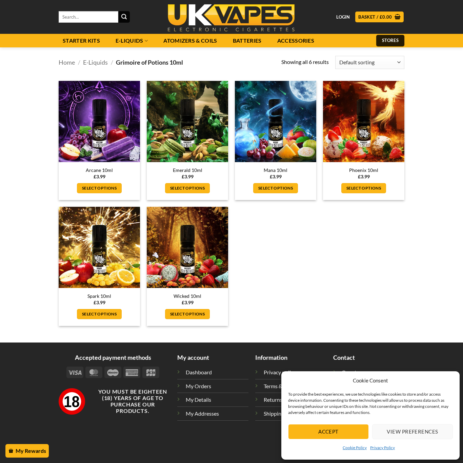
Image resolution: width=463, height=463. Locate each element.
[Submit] (124, 17)
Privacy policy (280, 372)
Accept (328, 431)
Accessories (296, 40)
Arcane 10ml (99, 170)
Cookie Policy (355, 447)
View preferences (412, 431)
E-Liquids (129, 41)
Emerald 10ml (187, 170)
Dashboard (199, 372)
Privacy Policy (382, 447)
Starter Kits (81, 40)
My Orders (198, 386)
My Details (198, 399)
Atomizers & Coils (190, 40)
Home (67, 62)
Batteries (247, 40)
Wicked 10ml (187, 296)
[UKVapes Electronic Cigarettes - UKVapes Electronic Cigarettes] (231, 17)
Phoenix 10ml (363, 170)
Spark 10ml (99, 296)
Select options (99, 188)
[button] (379, 17)
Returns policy (280, 399)
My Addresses (202, 413)
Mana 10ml (275, 170)
